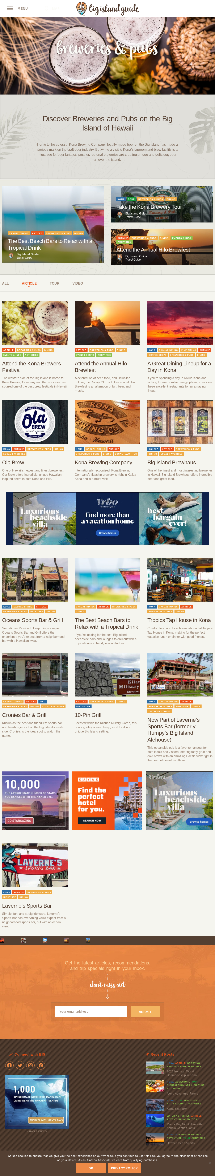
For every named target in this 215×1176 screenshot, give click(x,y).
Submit (145, 1012)
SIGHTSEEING (175, 1085)
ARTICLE (37, 233)
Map (55, 8)
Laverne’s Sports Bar (27, 906)
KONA (121, 199)
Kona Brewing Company (103, 462)
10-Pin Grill (88, 715)
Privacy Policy (124, 1168)
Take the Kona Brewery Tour (149, 207)
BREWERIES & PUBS (58, 233)
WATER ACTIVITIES (178, 1116)
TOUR (131, 199)
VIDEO (77, 283)
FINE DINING (188, 350)
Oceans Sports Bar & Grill (32, 620)
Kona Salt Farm (177, 1108)
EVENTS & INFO (181, 238)
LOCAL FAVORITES (14, 454)
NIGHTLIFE (36, 612)
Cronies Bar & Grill (24, 715)
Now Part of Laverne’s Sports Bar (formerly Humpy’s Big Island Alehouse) (173, 730)
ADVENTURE (182, 1082)
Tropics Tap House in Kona (179, 620)
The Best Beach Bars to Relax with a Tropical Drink (106, 623)
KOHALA (154, 449)
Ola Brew (13, 462)
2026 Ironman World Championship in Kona (182, 1073)
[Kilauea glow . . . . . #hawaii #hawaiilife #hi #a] (2, 940)
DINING (78, 233)
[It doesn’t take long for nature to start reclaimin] (88, 940)
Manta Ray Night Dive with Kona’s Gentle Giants (184, 1126)
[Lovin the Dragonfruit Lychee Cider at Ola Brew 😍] (23, 940)
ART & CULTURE (195, 1085)
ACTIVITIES (124, 242)
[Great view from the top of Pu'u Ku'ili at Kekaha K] (45, 940)
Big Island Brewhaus (171, 462)
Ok (91, 1168)
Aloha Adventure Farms (182, 1093)
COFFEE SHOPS (157, 355)
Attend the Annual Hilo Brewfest (153, 249)
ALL (5, 283)
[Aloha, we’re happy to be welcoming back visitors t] (66, 940)
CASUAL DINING (18, 233)
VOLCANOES (83, 707)
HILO (42, 702)
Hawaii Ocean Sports (181, 1143)
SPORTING (193, 1063)
